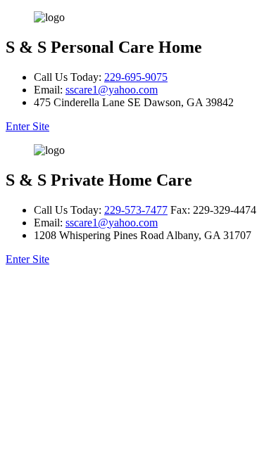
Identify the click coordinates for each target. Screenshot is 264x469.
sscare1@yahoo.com (111, 90)
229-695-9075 (136, 77)
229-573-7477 (136, 210)
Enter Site (27, 126)
